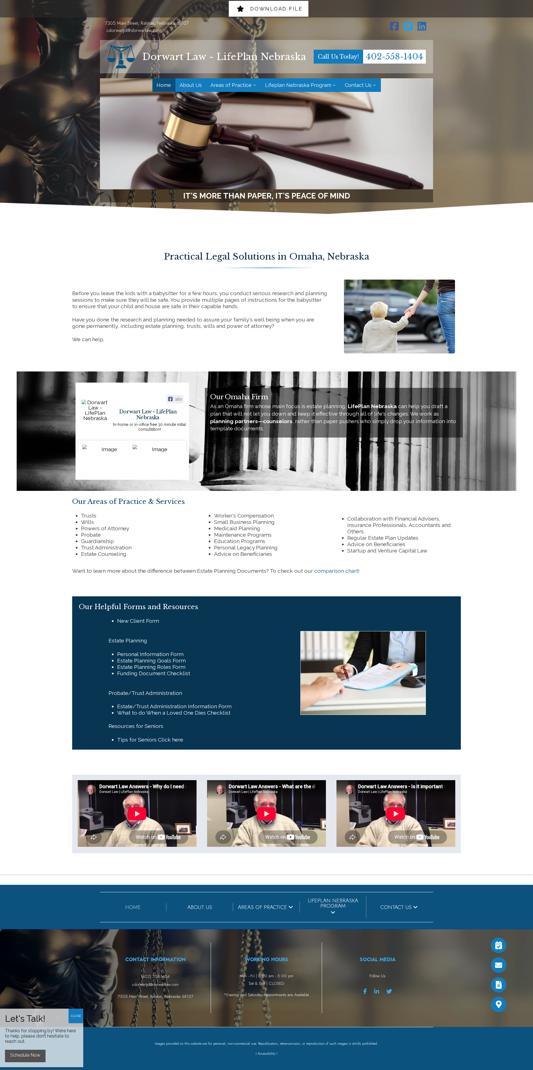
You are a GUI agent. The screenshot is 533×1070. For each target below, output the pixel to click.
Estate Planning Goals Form (151, 660)
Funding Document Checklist (153, 673)
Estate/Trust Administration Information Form (174, 706)
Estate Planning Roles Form (151, 667)
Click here (170, 740)
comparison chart (336, 571)
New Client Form (138, 621)
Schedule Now (25, 1055)
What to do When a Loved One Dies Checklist (173, 713)
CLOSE (76, 1016)
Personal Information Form (150, 654)
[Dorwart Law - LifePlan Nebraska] (95, 410)
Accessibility (266, 1053)
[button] (498, 1004)
